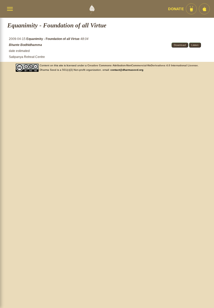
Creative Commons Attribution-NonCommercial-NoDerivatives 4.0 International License (142, 65)
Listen (195, 45)
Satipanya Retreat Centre (27, 57)
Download (180, 45)
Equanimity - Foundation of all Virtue (53, 39)
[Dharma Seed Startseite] (92, 9)
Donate (176, 9)
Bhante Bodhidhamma (25, 45)
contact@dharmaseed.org (126, 69)
